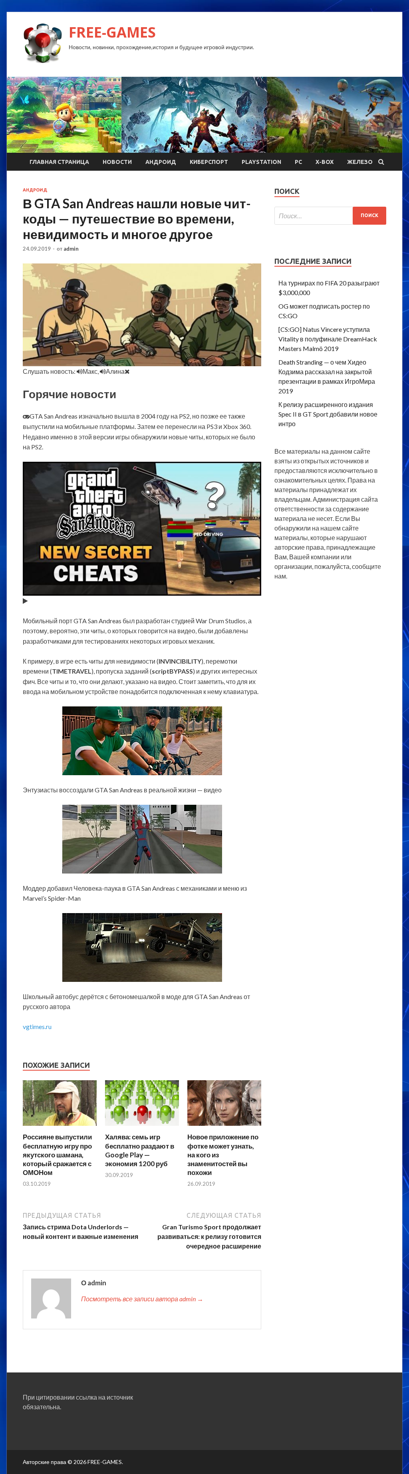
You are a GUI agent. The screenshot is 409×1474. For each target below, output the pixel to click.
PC (298, 162)
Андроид (160, 162)
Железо (360, 162)
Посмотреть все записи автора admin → (142, 1298)
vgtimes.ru (37, 1026)
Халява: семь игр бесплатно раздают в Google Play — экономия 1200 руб (139, 1150)
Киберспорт (209, 162)
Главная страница (59, 162)
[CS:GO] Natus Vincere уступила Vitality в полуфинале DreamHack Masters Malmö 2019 (327, 338)
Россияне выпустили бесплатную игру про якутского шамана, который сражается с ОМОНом (57, 1154)
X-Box (325, 162)
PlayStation (261, 162)
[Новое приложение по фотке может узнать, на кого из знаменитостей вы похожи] (224, 1127)
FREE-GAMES (112, 32)
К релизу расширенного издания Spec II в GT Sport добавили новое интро (327, 414)
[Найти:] (330, 216)
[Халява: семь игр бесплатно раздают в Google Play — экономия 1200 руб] (142, 1127)
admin (71, 248)
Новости (117, 162)
